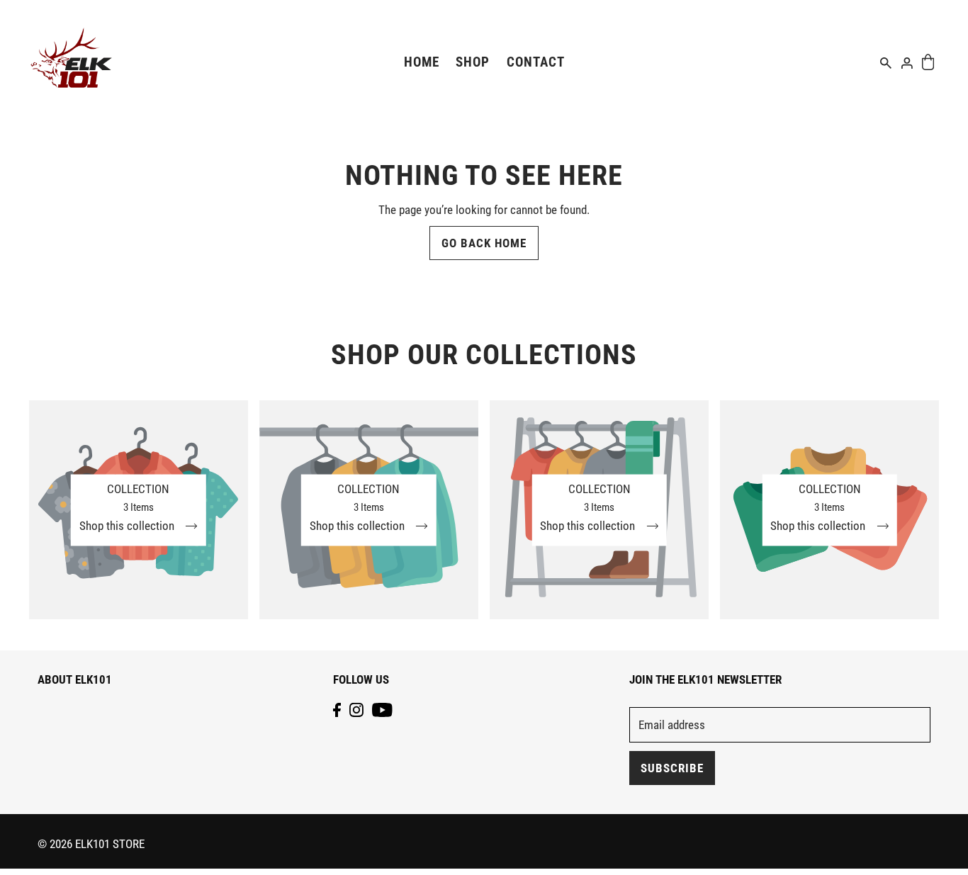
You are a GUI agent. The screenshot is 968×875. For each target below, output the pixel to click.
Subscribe (672, 768)
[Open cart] (928, 62)
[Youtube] (382, 709)
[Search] (885, 62)
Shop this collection (128, 525)
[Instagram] (356, 709)
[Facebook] (337, 709)
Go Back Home (484, 243)
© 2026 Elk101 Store (91, 844)
